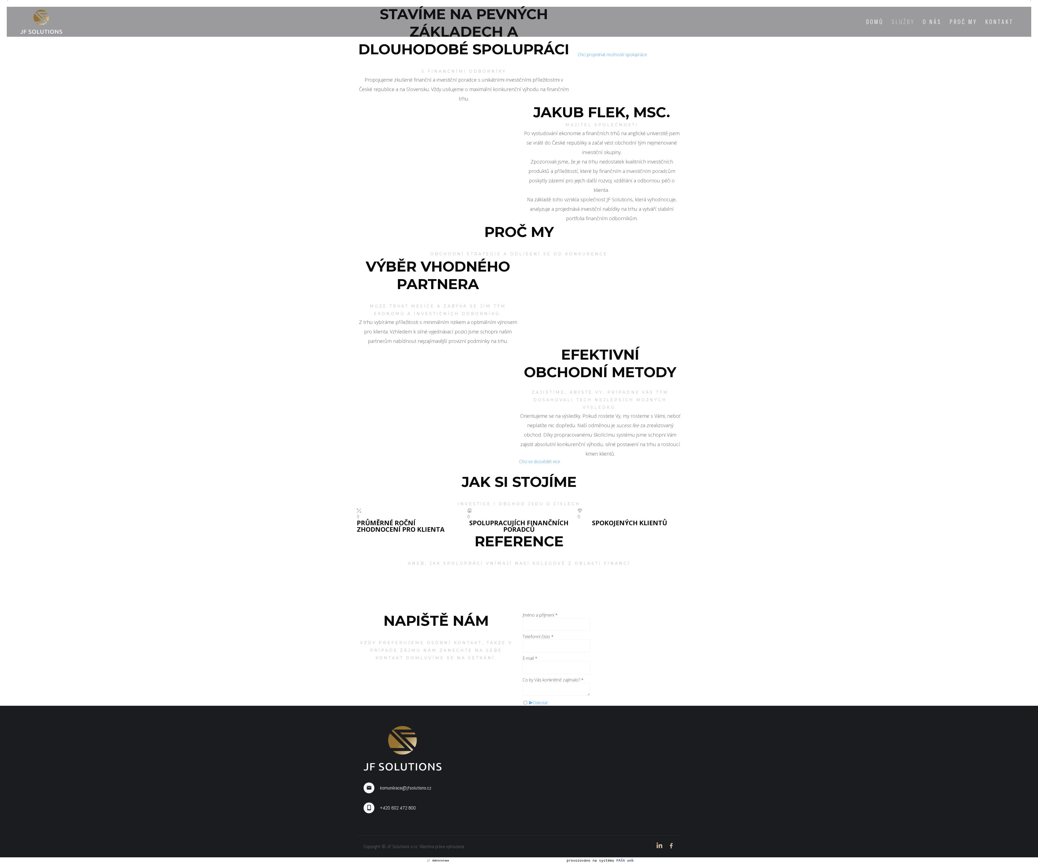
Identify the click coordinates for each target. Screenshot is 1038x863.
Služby (903, 22)
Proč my (963, 22)
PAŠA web (625, 860)
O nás (932, 22)
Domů (875, 22)
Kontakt (999, 22)
